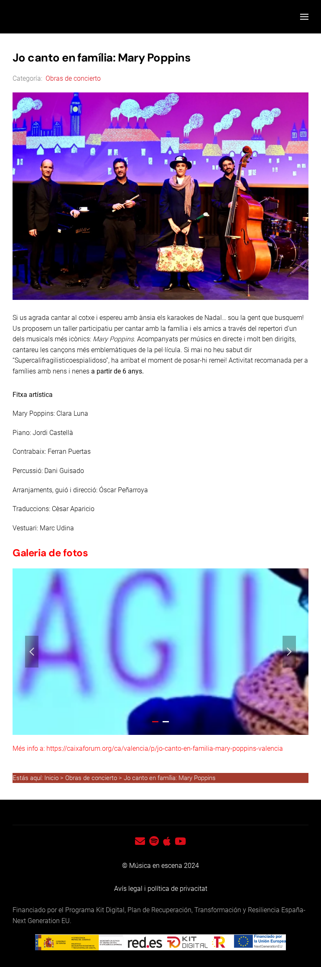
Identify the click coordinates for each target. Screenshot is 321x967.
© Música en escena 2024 (160, 866)
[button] (304, 16)
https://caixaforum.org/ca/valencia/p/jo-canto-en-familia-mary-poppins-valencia (164, 748)
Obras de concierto (72, 78)
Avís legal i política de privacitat (160, 889)
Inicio (52, 778)
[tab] (155, 721)
